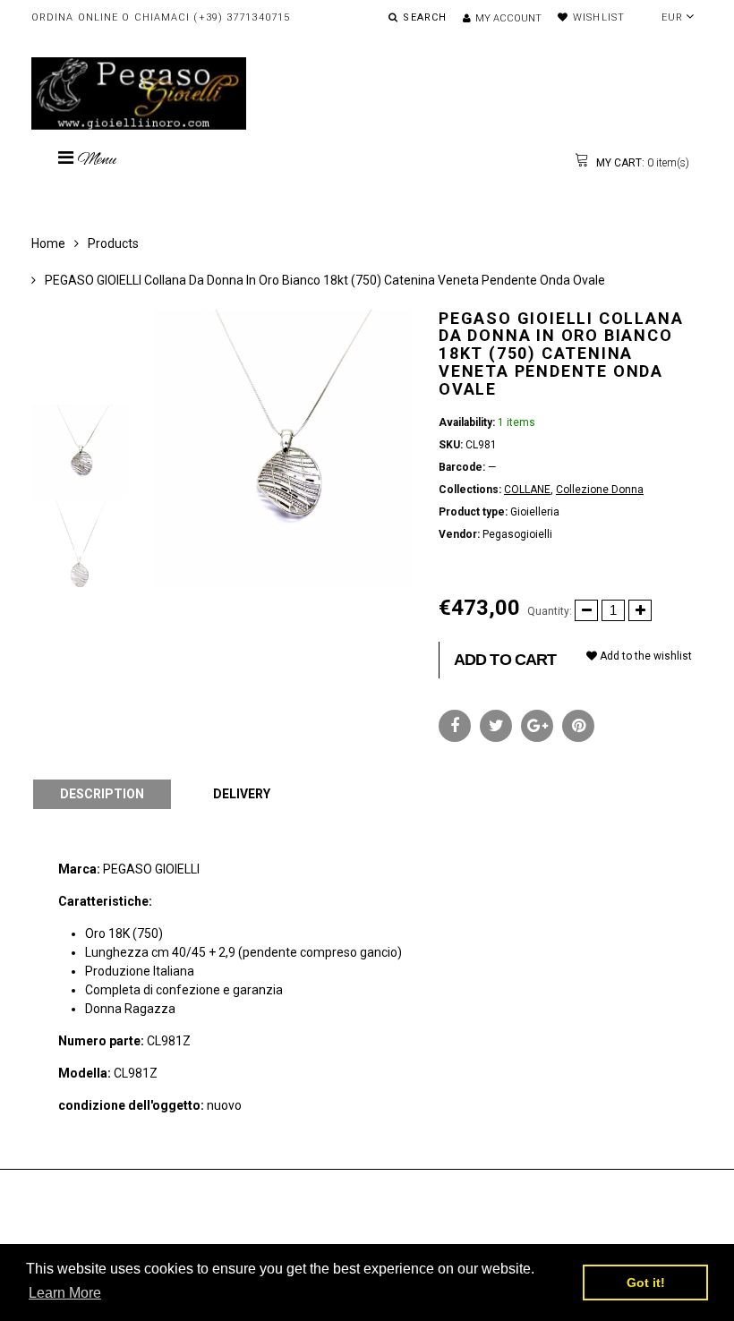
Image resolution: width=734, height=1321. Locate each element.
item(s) (641, 163)
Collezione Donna (600, 489)
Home (48, 243)
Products (113, 243)
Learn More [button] (65, 1292)
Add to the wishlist (644, 656)
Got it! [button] (646, 1282)
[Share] (455, 726)
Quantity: (549, 611)
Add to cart (505, 660)
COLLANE (527, 489)
